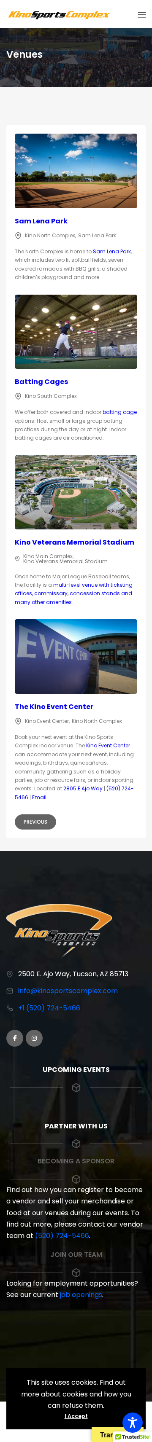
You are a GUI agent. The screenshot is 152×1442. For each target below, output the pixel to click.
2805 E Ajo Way (83, 788)
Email (39, 797)
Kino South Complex (51, 396)
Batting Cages (41, 382)
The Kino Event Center (54, 707)
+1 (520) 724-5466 (49, 1008)
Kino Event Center (47, 721)
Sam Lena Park (41, 221)
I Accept (76, 1416)
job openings (81, 1295)
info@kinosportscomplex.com (68, 991)
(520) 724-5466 (62, 1236)
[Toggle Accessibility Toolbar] (133, 1423)
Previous (35, 821)
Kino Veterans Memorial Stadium (74, 542)
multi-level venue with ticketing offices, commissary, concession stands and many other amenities (74, 593)
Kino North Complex (50, 235)
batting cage (120, 412)
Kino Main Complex (48, 556)
